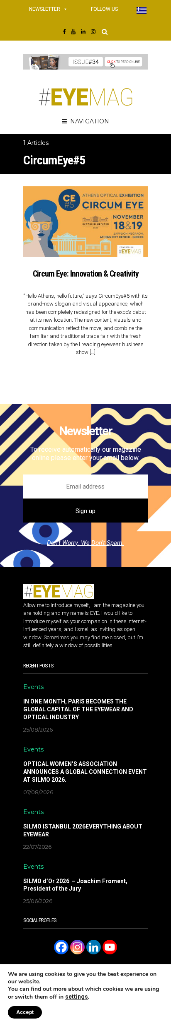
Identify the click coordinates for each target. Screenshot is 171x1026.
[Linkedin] (93, 947)
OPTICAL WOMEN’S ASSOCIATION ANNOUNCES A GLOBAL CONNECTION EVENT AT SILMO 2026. (85, 772)
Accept (25, 1012)
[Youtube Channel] (110, 947)
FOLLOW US (104, 9)
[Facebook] (61, 947)
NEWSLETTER (44, 9)
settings (76, 996)
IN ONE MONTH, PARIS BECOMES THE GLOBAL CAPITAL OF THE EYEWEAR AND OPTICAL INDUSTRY (78, 709)
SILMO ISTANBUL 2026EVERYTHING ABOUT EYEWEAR (82, 830)
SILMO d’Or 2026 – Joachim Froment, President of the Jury (75, 885)
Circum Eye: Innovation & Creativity (86, 274)
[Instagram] (77, 947)
